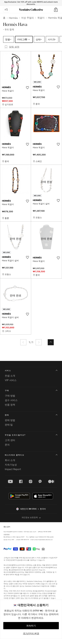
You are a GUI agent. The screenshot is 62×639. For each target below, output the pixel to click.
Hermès (13, 17)
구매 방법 (10, 395)
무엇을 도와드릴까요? (15, 435)
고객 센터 (10, 440)
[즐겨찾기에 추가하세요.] (27, 87)
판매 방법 (10, 420)
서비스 (8, 370)
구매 (7, 390)
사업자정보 (6, 534)
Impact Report (13, 469)
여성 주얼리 (27, 17)
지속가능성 (11, 464)
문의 (7, 444)
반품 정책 (10, 404)
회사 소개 (10, 460)
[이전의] (23, 342)
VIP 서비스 (11, 380)
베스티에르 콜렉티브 (14, 455)
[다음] (39, 342)
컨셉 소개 (10, 375)
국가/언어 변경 (31, 633)
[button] (56, 10)
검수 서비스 (11, 400)
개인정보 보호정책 (30, 517)
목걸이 (41, 17)
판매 (7, 415)
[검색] (6, 9)
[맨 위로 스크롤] (51, 342)
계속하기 (31, 625)
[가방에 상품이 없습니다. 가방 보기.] (56, 10)
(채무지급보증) (17, 560)
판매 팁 (9, 424)
